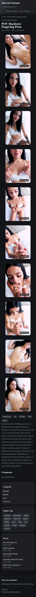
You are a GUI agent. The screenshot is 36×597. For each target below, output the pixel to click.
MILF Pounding (8, 548)
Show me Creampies (11, 3)
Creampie (22, 525)
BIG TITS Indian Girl (10, 542)
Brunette (22, 416)
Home (3, 17)
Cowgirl (14, 525)
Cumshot (7, 528)
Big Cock (6, 525)
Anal (20, 11)
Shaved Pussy (7, 416)
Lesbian (26, 515)
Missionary (7, 519)
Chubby (6, 522)
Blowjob (9, 11)
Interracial (7, 515)
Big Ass (15, 11)
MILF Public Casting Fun (11, 565)
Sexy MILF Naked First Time (13, 559)
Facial (29, 416)
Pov (15, 416)
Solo (26, 522)
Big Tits (25, 519)
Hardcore (26, 11)
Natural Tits (17, 519)
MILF (20, 522)
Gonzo (14, 522)
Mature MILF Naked (10, 554)
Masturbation (17, 515)
